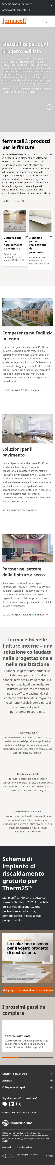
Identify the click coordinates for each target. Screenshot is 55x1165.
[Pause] (50, 107)
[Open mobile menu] (51, 21)
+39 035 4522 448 (26, 1112)
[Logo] (14, 21)
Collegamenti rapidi (14, 1087)
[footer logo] (27, 1123)
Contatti (49, 1156)
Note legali (6, 1147)
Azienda (7, 1080)
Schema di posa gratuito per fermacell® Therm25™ (21, 1155)
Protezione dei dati (24, 1147)
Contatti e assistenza (14, 1073)
